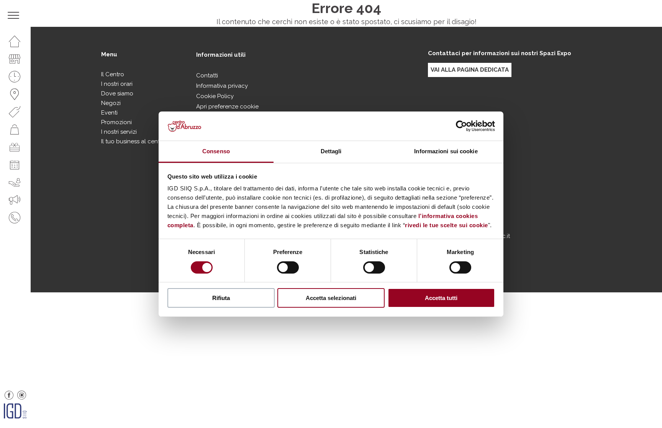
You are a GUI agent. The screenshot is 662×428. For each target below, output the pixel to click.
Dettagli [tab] (331, 151)
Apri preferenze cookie (227, 106)
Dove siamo (117, 93)
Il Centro (112, 74)
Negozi (111, 103)
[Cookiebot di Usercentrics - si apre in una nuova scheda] (461, 126)
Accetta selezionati (331, 298)
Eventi (109, 112)
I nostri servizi (119, 131)
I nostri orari (117, 83)
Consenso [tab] (216, 151)
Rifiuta (221, 298)
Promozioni (116, 122)
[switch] (288, 267)
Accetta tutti (441, 298)
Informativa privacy (222, 85)
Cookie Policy (215, 96)
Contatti (207, 75)
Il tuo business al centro (133, 141)
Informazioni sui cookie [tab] (445, 151)
